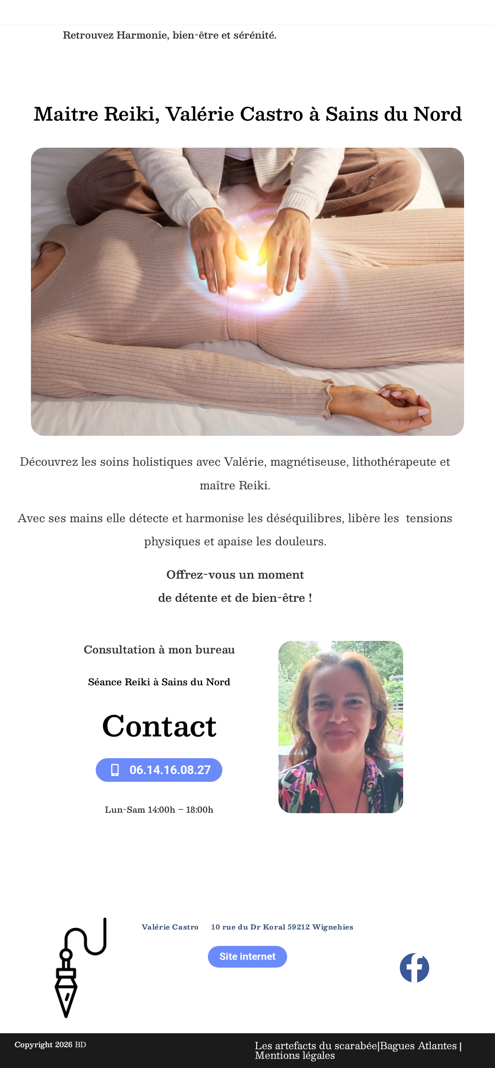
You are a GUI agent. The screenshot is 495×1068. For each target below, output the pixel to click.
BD (80, 1044)
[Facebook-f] (414, 968)
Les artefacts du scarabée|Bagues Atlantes (356, 1045)
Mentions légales (295, 1055)
